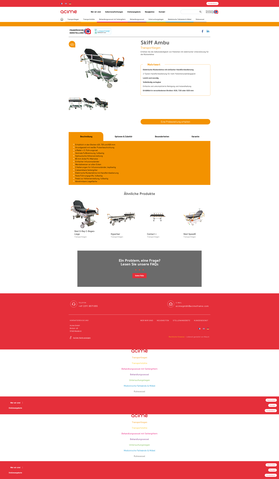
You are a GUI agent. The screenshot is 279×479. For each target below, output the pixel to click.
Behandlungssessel (139, 374)
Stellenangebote (134, 12)
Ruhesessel (139, 391)
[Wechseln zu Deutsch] (70, 3)
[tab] (86, 136)
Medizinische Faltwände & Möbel (139, 385)
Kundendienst (201, 320)
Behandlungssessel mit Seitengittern (139, 368)
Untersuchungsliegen (139, 380)
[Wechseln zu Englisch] (66, 3)
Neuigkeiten (149, 12)
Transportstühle (139, 363)
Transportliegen (139, 357)
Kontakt (162, 12)
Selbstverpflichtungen (114, 12)
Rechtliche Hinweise (177, 337)
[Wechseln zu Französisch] (62, 3)
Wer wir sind (96, 12)
